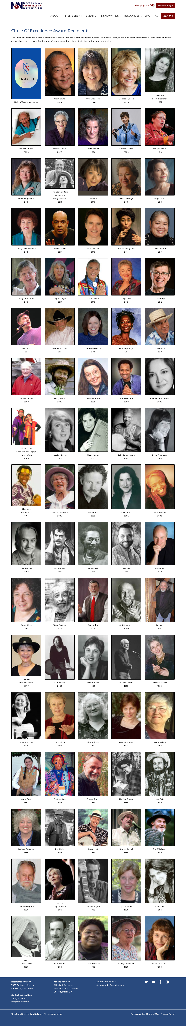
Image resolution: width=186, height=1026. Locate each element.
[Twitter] (146, 982)
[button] (61, 16)
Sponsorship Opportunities (110, 985)
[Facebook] (160, 982)
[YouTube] (153, 982)
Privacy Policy (168, 1014)
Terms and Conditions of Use (144, 1014)
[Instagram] (167, 982)
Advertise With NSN (106, 981)
